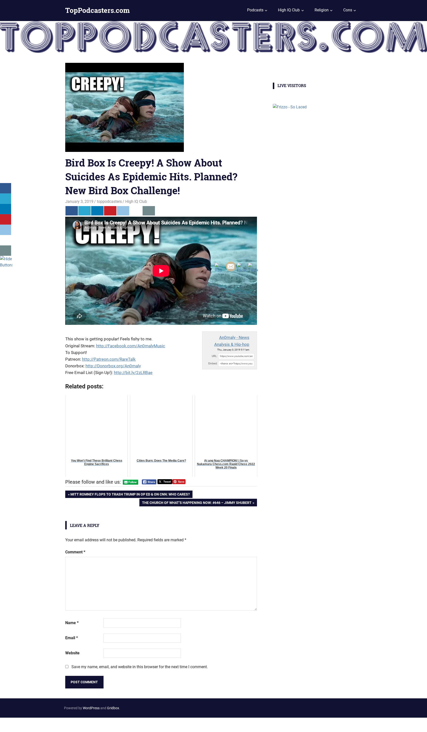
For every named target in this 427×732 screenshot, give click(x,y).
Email (71, 638)
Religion (322, 10)
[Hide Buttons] (6, 265)
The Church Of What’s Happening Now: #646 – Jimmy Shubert (197, 503)
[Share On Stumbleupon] (136, 210)
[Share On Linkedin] (97, 210)
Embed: (212, 363)
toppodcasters (109, 201)
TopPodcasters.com (97, 10)
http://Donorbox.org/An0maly (113, 365)
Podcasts (255, 10)
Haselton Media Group (51, 724)
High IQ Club (289, 10)
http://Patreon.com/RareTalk (109, 359)
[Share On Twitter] (84, 210)
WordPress (91, 708)
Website (72, 653)
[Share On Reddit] (123, 210)
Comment (75, 552)
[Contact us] (149, 210)
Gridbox (113, 708)
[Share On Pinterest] (110, 210)
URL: (214, 356)
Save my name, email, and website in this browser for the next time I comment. (139, 666)
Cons (347, 10)
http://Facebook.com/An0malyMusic (130, 345)
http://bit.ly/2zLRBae (133, 372)
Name (72, 622)
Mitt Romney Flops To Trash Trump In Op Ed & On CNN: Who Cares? (130, 495)
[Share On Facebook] (71, 210)
